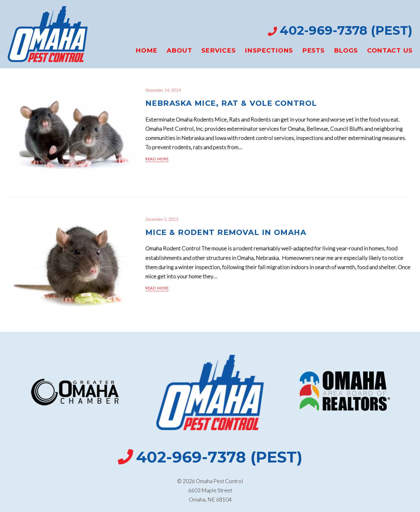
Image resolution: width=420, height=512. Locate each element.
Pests (313, 50)
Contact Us (390, 50)
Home (146, 50)
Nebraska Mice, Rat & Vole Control (231, 103)
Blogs (346, 50)
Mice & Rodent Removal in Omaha (225, 232)
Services (218, 50)
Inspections (269, 50)
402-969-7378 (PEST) (346, 30)
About (179, 50)
